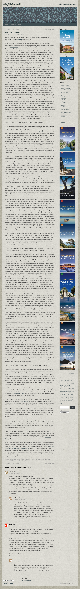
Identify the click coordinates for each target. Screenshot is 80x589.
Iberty (62, 101)
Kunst (64, 393)
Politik (67, 394)
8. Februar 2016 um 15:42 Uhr (15, 526)
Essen (69, 388)
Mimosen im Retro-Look (49, 29)
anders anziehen (24, 401)
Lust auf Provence (64, 110)
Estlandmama (63, 98)
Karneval (38, 459)
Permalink (27, 460)
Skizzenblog (63, 116)
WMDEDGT (47, 459)
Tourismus (62, 399)
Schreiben (42, 459)
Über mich (13, 24)
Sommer (62, 397)
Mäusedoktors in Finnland (66, 112)
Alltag (65, 380)
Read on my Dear (64, 115)
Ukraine (66, 399)
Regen (71, 394)
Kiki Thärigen (63, 102)
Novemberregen (64, 113)
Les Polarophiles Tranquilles (66, 108)
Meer (70, 392)
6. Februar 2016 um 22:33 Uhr (20, 499)
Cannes (69, 382)
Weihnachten (70, 400)
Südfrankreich (70, 397)
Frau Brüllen (19, 39)
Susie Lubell (63, 120)
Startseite (7, 24)
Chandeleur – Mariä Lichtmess (12, 29)
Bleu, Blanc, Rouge (64, 92)
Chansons (61, 383)
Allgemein (18, 459)
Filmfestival (62, 389)
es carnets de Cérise (19, 393)
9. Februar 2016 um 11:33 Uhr (20, 561)
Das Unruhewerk (64, 96)
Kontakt (19, 24)
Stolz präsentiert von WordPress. (67, 583)
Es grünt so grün (63, 388)
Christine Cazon (14, 47)
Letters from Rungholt (65, 109)
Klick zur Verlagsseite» (64, 54)
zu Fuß (61, 403)
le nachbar (63, 106)
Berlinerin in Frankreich (65, 88)
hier (16, 222)
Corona (72, 383)
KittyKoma (63, 103)
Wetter (61, 402)
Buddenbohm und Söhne (65, 94)
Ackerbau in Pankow (65, 85)
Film (73, 388)
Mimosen (61, 394)
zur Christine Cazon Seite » (70, 372)
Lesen (66, 392)
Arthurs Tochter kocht (65, 86)
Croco (62, 95)
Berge (65, 382)
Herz (73, 391)
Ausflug (70, 380)
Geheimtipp (65, 391)
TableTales (63, 122)
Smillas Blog (63, 118)
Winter (65, 402)
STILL (62, 119)
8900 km (62, 84)
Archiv (61, 410)
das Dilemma (42, 132)
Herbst (69, 391)
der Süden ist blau (64, 386)
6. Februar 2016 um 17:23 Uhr (15, 473)
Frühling (61, 391)
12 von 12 (61, 380)
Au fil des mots (12, 4)
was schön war (64, 400)
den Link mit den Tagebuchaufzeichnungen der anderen (29, 447)
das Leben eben (31, 459)
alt (67, 380)
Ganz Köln (63, 99)
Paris (64, 394)
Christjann (23, 34)
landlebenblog (63, 105)
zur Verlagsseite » (72, 373)
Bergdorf (61, 382)
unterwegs (71, 399)
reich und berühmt (63, 396)
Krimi (61, 393)
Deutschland (70, 386)
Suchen (72, 407)
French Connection (69, 389)
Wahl (60, 400)
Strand (66, 397)
